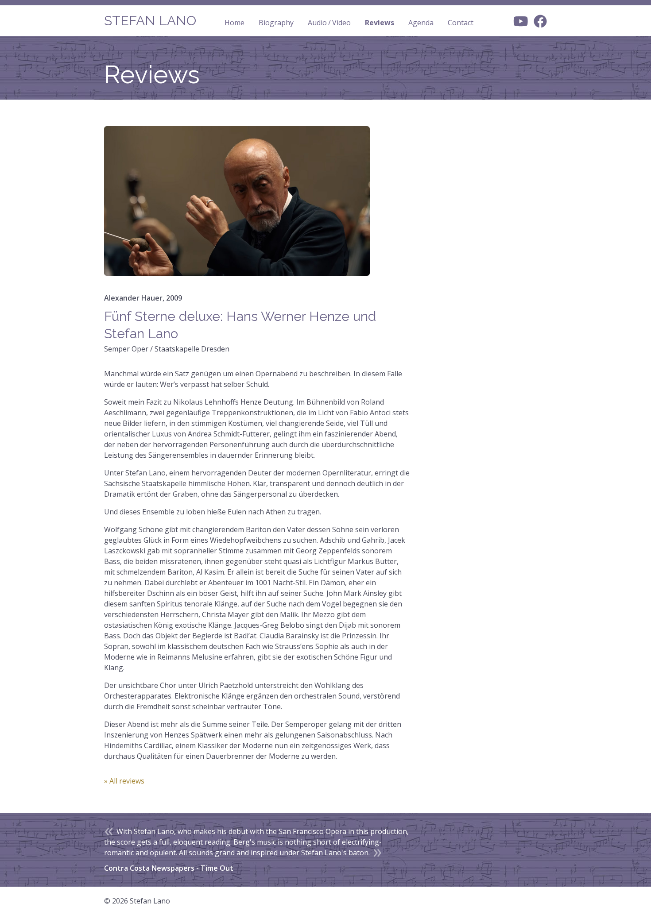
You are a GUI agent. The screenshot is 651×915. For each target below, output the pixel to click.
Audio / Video (329, 22)
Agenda (421, 22)
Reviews (379, 22)
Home (234, 22)
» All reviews (124, 781)
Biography (276, 22)
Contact (460, 22)
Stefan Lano (150, 20)
